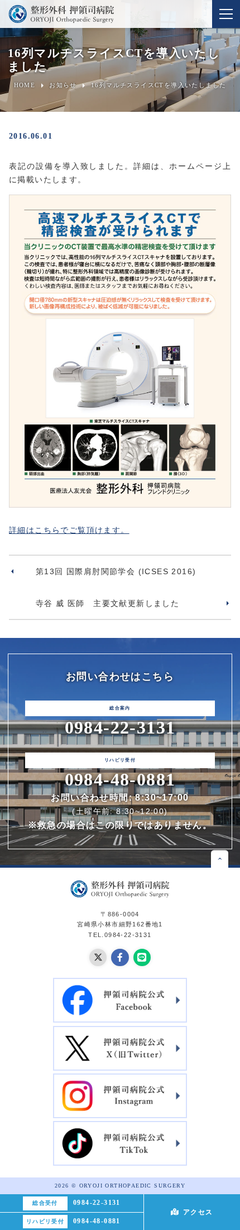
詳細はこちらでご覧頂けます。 (69, 530)
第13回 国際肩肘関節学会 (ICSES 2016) (116, 571)
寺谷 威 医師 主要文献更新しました (107, 603)
